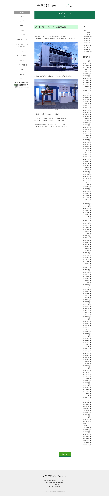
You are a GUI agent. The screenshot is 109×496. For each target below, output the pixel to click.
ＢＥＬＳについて (22, 55)
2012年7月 (86, 334)
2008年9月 (86, 427)
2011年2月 (86, 368)
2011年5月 (86, 361)
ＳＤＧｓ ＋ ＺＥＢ (22, 51)
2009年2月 (86, 417)
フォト (86, 34)
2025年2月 (86, 86)
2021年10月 (86, 157)
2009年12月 (86, 398)
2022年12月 (86, 129)
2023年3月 (86, 123)
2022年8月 (86, 138)
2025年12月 (86, 69)
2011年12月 (86, 349)
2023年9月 (86, 110)
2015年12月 (86, 266)
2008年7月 (86, 432)
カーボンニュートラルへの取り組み (22, 45)
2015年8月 (86, 272)
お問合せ (22, 74)
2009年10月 (86, 402)
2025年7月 (86, 76)
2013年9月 (86, 317)
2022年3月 (86, 146)
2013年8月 (86, 319)
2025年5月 (86, 80)
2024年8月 (86, 97)
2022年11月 (86, 131)
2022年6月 (86, 142)
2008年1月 (86, 445)
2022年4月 (86, 144)
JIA (85, 30)
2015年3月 (86, 283)
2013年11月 (86, 312)
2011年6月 (86, 359)
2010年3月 (86, 391)
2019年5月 (86, 208)
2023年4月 (86, 121)
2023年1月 (86, 127)
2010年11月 (86, 374)
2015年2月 (86, 285)
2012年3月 (86, 342)
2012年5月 (86, 338)
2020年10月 (86, 182)
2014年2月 (86, 306)
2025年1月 (86, 89)
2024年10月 (86, 93)
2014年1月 (86, 308)
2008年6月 (86, 434)
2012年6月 (86, 336)
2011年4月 (86, 364)
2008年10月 (86, 425)
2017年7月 (86, 244)
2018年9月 (86, 223)
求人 (22, 69)
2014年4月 (86, 302)
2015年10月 (86, 268)
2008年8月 (86, 430)
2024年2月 (86, 101)
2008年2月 (86, 442)
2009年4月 (86, 413)
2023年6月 (86, 116)
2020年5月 (86, 193)
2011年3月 (86, 366)
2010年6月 (86, 385)
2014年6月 (86, 297)
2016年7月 (86, 259)
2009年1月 (86, 419)
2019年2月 (86, 214)
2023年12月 (86, 106)
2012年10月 (86, 329)
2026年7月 (86, 63)
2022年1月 (86, 150)
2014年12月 (86, 287)
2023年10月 (86, 108)
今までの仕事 (21, 35)
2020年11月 (86, 180)
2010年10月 (86, 376)
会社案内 (22, 25)
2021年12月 (86, 153)
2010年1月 (86, 396)
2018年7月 (86, 225)
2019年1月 (86, 216)
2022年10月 (86, 133)
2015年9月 (86, 270)
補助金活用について (22, 39)
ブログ (22, 21)
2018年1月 (86, 236)
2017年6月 (86, 246)
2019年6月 (86, 206)
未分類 (86, 47)
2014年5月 (86, 300)
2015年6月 (86, 276)
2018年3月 (86, 231)
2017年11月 (86, 238)
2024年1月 (86, 103)
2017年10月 (86, 240)
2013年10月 (86, 315)
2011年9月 (86, 353)
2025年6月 (86, 78)
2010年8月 (86, 381)
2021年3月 (86, 172)
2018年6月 (86, 227)
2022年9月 (86, 135)
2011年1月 (86, 370)
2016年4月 (86, 263)
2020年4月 (86, 195)
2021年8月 (86, 161)
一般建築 (86, 36)
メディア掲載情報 (22, 65)
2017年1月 (86, 253)
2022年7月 (86, 140)
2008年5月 (86, 436)
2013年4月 (86, 323)
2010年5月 (86, 387)
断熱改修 (86, 45)
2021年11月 (86, 155)
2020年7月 (86, 189)
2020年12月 (86, 178)
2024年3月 (86, 99)
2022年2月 (86, 148)
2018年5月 (86, 229)
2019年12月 (86, 199)
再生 (85, 41)
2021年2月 (86, 174)
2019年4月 (86, 210)
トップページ (21, 16)
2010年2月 (86, 393)
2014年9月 (86, 291)
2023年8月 (86, 112)
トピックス (87, 32)
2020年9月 (86, 185)
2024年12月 (86, 91)
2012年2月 (86, 344)
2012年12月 (86, 327)
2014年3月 (86, 304)
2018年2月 (86, 234)
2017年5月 (86, 248)
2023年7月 (86, 114)
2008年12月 (86, 421)
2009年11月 (86, 400)
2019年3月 (86, 212)
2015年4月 (86, 280)
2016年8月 (86, 257)
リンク (22, 79)
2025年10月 (86, 71)
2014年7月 (86, 295)
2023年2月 (86, 125)
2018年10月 (86, 221)
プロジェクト (21, 30)
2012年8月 (86, 332)
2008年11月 (86, 423)
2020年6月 (86, 191)
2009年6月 (86, 408)
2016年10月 (86, 255)
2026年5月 (86, 67)
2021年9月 (86, 159)
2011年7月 (86, 357)
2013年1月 (86, 325)
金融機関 (86, 51)
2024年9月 (86, 95)
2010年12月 (86, 372)
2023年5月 (86, 118)
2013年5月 (86, 321)
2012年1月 (86, 346)
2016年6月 (86, 261)
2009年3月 (86, 415)
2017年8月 (86, 242)
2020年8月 (86, 187)
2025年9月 (86, 74)
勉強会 (86, 43)
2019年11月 (86, 202)
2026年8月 (86, 61)
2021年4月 (86, 170)
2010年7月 (86, 383)
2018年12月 (86, 219)
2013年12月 (86, 310)
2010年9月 (86, 378)
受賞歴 (22, 60)
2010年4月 (86, 389)
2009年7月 (86, 406)
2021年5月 (86, 167)
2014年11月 (86, 289)
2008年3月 (86, 440)
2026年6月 (86, 65)
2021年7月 (86, 163)
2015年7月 (86, 274)
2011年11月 (86, 351)
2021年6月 (86, 165)
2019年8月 (86, 204)
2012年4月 (86, 340)
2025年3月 (86, 84)
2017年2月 (86, 251)
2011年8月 (86, 355)
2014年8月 (86, 293)
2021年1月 (86, 176)
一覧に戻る (64, 454)
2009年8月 (86, 404)
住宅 (85, 39)
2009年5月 (86, 410)
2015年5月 (86, 278)
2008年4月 (86, 438)
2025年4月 (86, 82)
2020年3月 (86, 197)
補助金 (86, 49)
